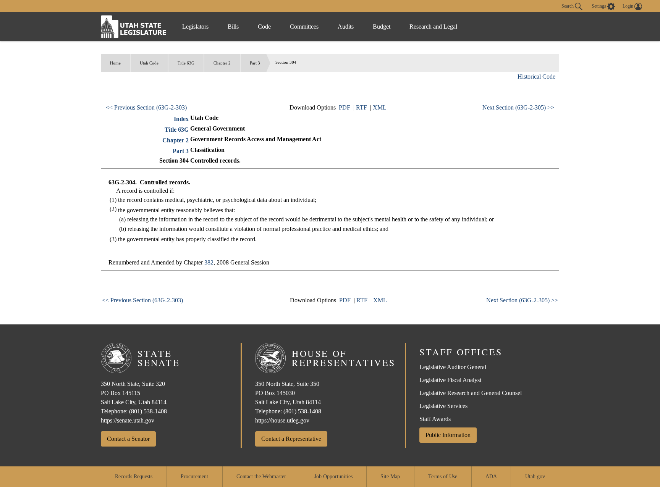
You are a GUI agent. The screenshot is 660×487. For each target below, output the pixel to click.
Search (568, 5)
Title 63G (186, 63)
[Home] (134, 26)
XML (380, 107)
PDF (344, 107)
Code (264, 26)
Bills (233, 26)
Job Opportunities (333, 476)
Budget (381, 26)
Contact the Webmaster (261, 476)
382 (209, 262)
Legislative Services (443, 406)
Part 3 (255, 63)
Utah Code (149, 63)
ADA (491, 476)
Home (115, 63)
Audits (346, 26)
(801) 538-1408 (148, 411)
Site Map (390, 476)
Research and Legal (433, 26)
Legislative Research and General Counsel (470, 393)
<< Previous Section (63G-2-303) (146, 107)
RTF (361, 107)
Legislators (195, 26)
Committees (304, 26)
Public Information (448, 435)
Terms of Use (442, 476)
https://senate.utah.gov (127, 420)
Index (181, 119)
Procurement (194, 476)
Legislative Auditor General (452, 367)
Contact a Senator (128, 438)
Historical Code (536, 76)
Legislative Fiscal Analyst (450, 380)
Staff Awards (435, 419)
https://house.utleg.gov (282, 420)
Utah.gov (535, 476)
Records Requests (133, 476)
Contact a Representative (291, 438)
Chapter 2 (222, 63)
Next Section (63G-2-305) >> (518, 107)
